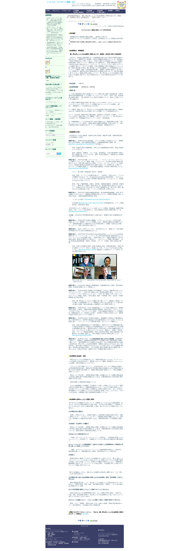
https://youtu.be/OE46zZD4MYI (82, 335)
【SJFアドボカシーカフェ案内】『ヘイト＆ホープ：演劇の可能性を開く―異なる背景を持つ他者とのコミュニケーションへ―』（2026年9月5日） (54, 30)
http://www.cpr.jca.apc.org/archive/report (97, 199)
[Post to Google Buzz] (83, 24)
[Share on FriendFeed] (88, 24)
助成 (94, 21)
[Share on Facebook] (80, 24)
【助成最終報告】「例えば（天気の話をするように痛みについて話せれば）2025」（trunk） (54, 44)
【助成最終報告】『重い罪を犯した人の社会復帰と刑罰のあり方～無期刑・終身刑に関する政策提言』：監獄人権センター (94, 16)
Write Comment (84, 21)
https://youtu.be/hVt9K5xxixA (78, 211)
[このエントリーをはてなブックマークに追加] (78, 24)
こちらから (85, 514)
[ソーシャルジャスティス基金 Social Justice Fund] (47, 64)
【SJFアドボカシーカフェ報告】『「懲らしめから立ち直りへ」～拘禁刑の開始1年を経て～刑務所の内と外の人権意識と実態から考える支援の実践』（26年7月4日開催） (54, 21)
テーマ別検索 (48, 133)
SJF (73, 2)
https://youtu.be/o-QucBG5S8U (78, 168)
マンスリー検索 (49, 142)
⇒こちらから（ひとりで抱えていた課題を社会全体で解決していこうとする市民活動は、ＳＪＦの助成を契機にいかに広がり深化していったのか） (54, 91)
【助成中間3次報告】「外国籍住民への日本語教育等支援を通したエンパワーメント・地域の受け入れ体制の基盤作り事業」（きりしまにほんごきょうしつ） (54, 51)
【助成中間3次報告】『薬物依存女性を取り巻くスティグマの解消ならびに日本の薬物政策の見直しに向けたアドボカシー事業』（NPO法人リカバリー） (54, 37)
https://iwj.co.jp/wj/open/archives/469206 (81, 144)
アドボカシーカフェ (51, 102)
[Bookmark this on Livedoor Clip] (86, 24)
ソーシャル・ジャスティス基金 (58, 2)
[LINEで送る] (94, 24)
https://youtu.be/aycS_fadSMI (87, 249)
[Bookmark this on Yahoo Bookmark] (84, 24)
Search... (48, 153)
